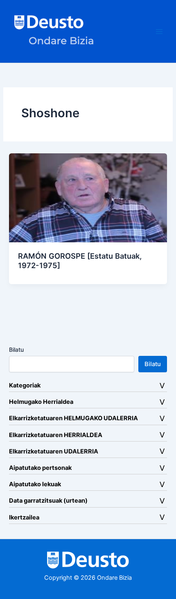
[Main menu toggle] (159, 31)
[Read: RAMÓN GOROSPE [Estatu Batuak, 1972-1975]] (88, 197)
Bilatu (16, 349)
